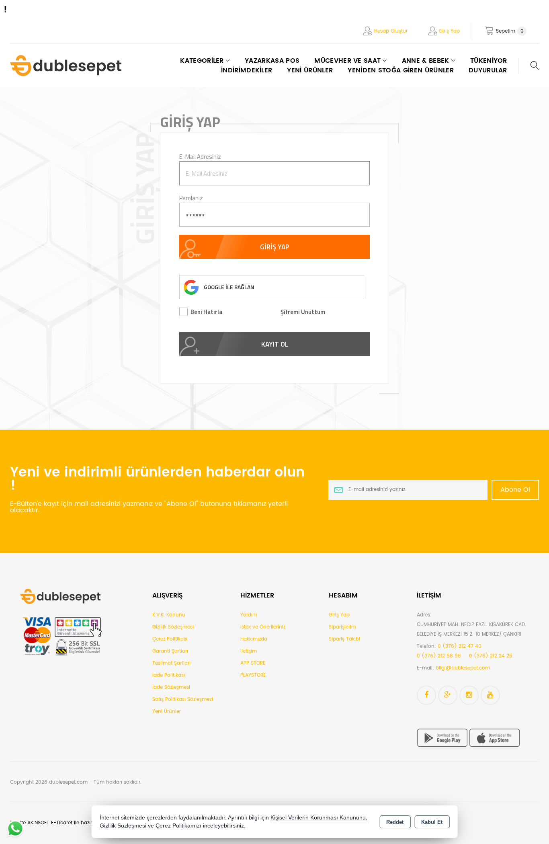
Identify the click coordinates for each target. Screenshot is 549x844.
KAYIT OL (274, 344)
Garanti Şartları (170, 651)
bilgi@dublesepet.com (463, 668)
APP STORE (252, 663)
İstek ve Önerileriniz (262, 627)
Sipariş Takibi (344, 639)
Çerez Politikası (169, 639)
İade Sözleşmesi (171, 687)
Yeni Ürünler (166, 711)
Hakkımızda (253, 639)
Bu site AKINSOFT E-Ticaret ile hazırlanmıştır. (62, 823)
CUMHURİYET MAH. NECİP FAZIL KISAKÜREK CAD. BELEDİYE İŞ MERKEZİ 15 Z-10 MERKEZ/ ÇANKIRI (471, 629)
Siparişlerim (342, 627)
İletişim (248, 651)
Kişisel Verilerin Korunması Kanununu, (318, 818)
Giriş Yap (449, 31)
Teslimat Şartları (171, 663)
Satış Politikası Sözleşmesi (182, 699)
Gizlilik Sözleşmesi (173, 627)
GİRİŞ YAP (274, 247)
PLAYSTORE (253, 675)
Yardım (248, 615)
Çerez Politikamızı (178, 826)
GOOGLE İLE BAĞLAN (229, 287)
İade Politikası (168, 675)
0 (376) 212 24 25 (490, 656)
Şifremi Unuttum (303, 311)
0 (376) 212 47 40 (459, 646)
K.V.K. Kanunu (168, 615)
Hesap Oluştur (391, 31)
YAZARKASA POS (272, 61)
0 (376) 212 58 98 (439, 656)
